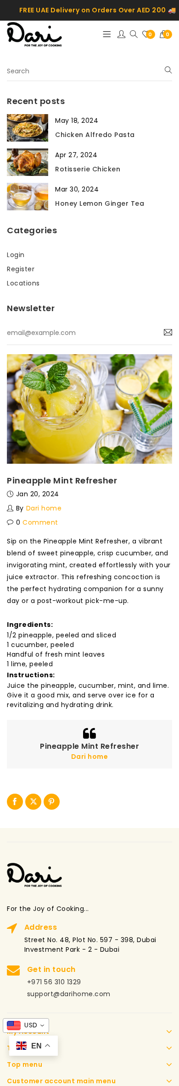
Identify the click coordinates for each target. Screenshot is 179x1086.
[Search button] (134, 34)
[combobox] (26, 1025)
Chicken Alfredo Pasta (95, 134)
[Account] (121, 34)
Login (16, 254)
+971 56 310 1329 (54, 982)
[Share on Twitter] (33, 802)
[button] (166, 34)
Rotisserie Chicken (87, 169)
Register (20, 269)
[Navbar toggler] (107, 34)
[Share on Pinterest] (52, 802)
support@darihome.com (69, 993)
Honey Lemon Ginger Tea (99, 203)
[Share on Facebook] (15, 802)
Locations (23, 283)
